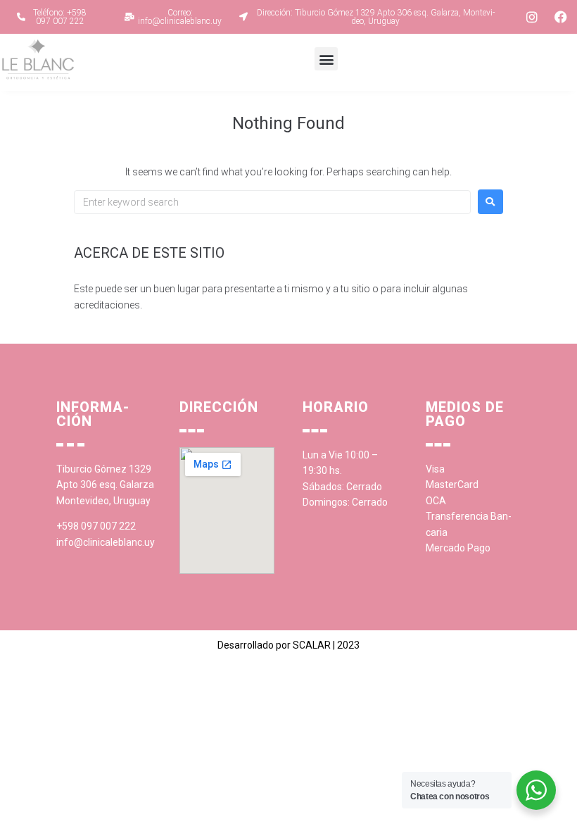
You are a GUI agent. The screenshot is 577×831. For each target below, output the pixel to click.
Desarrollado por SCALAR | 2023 (288, 645)
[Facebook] (560, 17)
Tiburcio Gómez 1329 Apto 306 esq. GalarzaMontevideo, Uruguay (105, 484)
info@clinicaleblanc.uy (105, 542)
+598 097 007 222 (96, 526)
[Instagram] (532, 17)
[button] (326, 58)
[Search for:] (272, 202)
